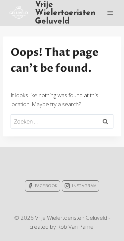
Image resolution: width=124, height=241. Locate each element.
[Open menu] (110, 13)
